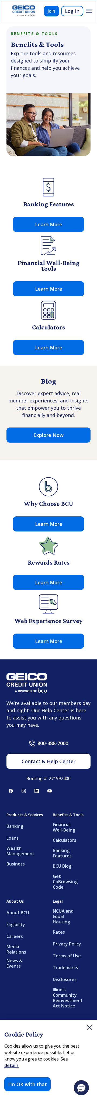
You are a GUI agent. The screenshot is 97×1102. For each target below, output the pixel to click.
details (11, 1065)
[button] (81, 1087)
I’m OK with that (27, 1084)
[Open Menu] (89, 11)
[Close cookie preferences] (89, 1027)
